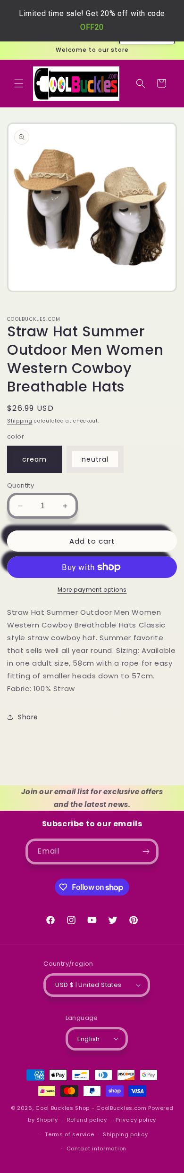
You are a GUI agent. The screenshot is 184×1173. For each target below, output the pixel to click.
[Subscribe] (145, 851)
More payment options (92, 590)
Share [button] (28, 717)
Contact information (96, 1148)
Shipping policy (125, 1134)
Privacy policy (136, 1120)
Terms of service (69, 1134)
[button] (18, 83)
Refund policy (87, 1120)
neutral (95, 459)
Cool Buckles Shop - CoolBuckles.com (91, 1108)
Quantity (20, 485)
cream (34, 459)
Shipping (20, 420)
